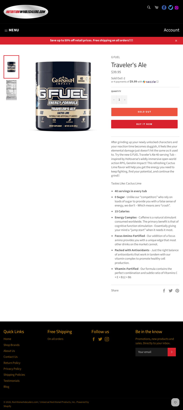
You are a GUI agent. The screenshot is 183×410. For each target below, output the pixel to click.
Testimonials (11, 381)
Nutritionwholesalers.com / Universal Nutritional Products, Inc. (43, 402)
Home (7, 339)
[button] (145, 82)
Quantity (116, 91)
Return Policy (12, 363)
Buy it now (144, 124)
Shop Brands (11, 345)
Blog (6, 387)
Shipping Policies (14, 375)
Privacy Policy (12, 369)
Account (171, 30)
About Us (9, 351)
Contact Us (11, 357)
